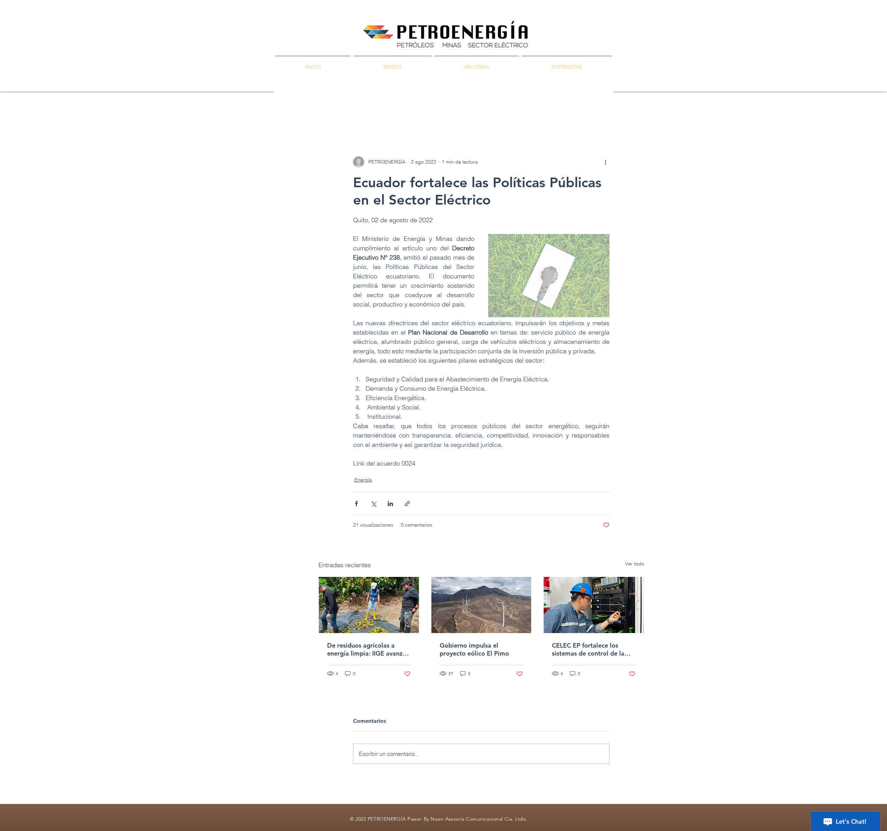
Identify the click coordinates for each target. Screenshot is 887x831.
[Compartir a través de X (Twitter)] (373, 503)
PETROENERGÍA (338, 114)
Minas (413, 114)
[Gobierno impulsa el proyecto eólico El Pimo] (481, 605)
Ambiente (476, 114)
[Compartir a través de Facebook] (356, 503)
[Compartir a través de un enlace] (407, 503)
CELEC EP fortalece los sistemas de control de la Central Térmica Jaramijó (588, 649)
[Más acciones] (605, 162)
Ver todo (634, 564)
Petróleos (382, 114)
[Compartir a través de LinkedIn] (390, 503)
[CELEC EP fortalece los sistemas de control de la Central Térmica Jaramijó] (594, 605)
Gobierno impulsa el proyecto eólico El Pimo (474, 649)
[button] (635, 114)
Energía (442, 114)
